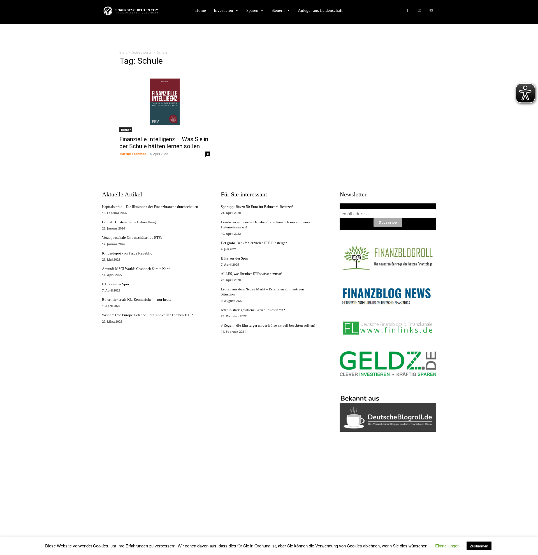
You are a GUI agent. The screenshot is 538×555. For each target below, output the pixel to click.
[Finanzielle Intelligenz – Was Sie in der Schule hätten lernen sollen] (164, 102)
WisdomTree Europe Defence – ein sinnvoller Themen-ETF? (147, 315)
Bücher (126, 130)
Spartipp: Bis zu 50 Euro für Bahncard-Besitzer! (257, 207)
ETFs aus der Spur (115, 284)
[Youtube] (431, 10)
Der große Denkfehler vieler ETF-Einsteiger (254, 243)
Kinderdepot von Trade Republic (127, 253)
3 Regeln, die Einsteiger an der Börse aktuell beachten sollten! (268, 325)
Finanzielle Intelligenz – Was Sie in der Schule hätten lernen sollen (163, 143)
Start (123, 52)
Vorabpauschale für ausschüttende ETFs (132, 237)
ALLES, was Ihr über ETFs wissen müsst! (251, 274)
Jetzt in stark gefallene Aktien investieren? (253, 310)
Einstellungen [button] (447, 546)
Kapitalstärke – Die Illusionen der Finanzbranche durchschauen (150, 207)
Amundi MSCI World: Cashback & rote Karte (136, 269)
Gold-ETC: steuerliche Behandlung (129, 222)
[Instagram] (419, 10)
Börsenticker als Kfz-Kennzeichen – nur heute (136, 299)
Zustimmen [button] (479, 546)
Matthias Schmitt (132, 154)
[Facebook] (407, 10)
